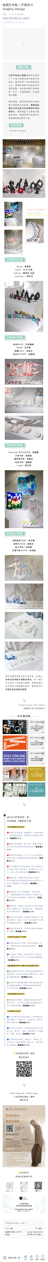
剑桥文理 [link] (13, 1257)
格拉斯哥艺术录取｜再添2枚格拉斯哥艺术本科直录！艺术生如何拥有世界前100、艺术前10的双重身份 (25, 974)
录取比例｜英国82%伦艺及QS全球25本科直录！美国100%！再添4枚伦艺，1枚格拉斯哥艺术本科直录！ (25, 909)
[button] (24, 1223)
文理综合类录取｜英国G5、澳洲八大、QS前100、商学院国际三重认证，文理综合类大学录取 (25, 1042)
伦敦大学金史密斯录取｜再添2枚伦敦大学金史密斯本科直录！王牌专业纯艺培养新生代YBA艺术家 (25, 985)
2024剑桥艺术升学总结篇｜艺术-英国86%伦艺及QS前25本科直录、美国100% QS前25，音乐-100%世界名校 (25, 869)
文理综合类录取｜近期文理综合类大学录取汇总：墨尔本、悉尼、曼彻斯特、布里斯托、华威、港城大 (25, 1031)
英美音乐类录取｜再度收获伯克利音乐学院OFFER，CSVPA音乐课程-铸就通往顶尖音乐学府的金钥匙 (24, 1003)
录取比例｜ (25, 880)
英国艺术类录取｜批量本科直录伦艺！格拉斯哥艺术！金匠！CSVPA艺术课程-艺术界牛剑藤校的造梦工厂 (25, 920)
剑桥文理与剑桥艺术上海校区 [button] (16, 18)
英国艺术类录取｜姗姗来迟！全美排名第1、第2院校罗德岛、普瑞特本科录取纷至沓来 (25, 835)
